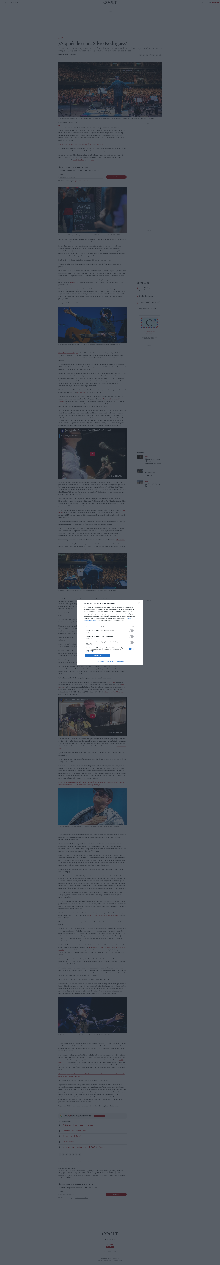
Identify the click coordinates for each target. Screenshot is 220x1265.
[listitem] (110, 627)
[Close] (139, 603)
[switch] (131, 630)
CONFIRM (97, 655)
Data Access (110, 661)
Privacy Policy (119, 661)
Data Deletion (100, 661)
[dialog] (110, 632)
